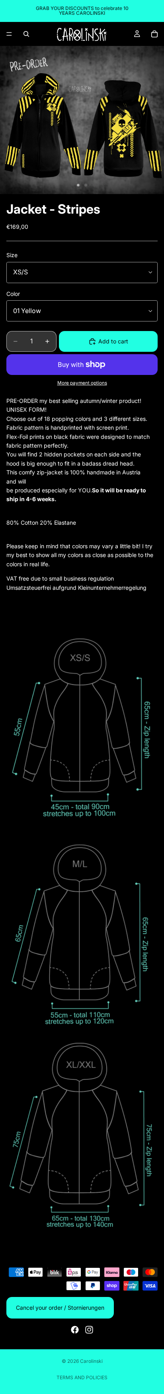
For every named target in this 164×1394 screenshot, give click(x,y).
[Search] (26, 34)
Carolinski (91, 1361)
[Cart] (154, 34)
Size (12, 255)
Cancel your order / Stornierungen (60, 1307)
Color (13, 293)
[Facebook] (75, 1330)
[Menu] (9, 34)
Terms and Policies (82, 1377)
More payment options (82, 383)
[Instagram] (89, 1330)
